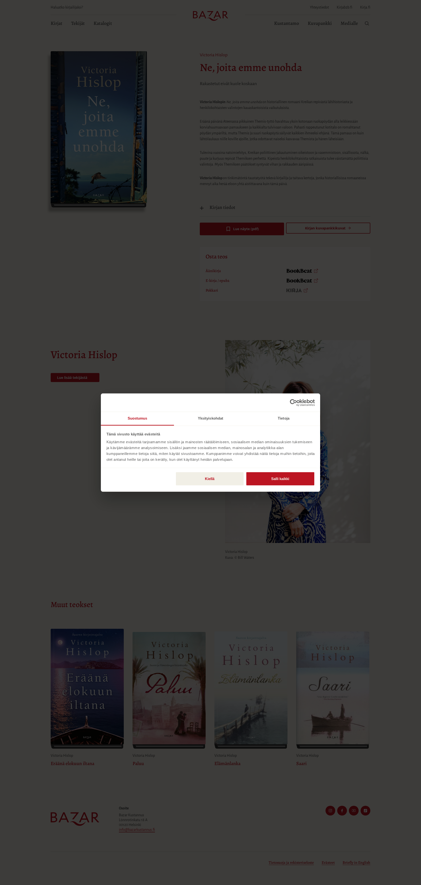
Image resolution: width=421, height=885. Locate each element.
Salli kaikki (280, 479)
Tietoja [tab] (283, 418)
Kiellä (209, 479)
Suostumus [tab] (137, 418)
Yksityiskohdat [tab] (210, 418)
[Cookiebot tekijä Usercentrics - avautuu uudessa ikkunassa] (293, 402)
